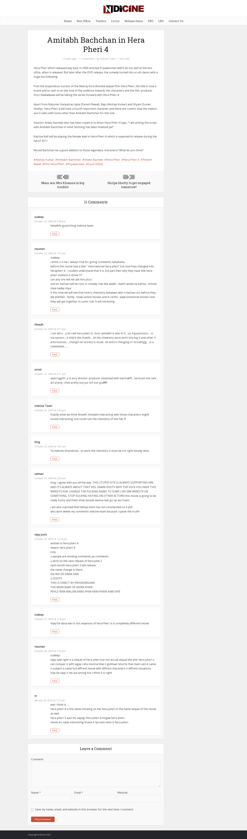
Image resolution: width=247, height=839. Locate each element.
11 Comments (86, 58)
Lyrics (115, 21)
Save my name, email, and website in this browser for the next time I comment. (84, 809)
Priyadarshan (76, 164)
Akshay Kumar (45, 160)
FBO (150, 21)
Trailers (101, 21)
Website (122, 792)
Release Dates (134, 21)
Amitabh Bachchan (69, 160)
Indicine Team (107, 58)
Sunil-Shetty (95, 164)
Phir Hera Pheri (54, 164)
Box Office (84, 21)
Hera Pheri (113, 160)
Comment (37, 759)
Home (68, 21)
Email (78, 792)
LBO (161, 21)
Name (36, 792)
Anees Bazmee (93, 160)
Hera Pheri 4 (131, 160)
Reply (54, 233)
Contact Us (176, 21)
